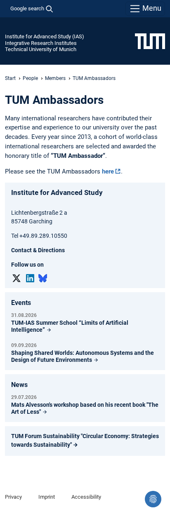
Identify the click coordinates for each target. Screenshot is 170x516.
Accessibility (86, 497)
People (30, 78)
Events (21, 303)
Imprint (46, 497)
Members (55, 78)
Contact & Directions (38, 250)
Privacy (13, 497)
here (108, 171)
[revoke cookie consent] (153, 499)
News (19, 385)
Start (10, 78)
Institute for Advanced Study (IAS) (44, 36)
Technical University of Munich (40, 49)
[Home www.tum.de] (150, 41)
